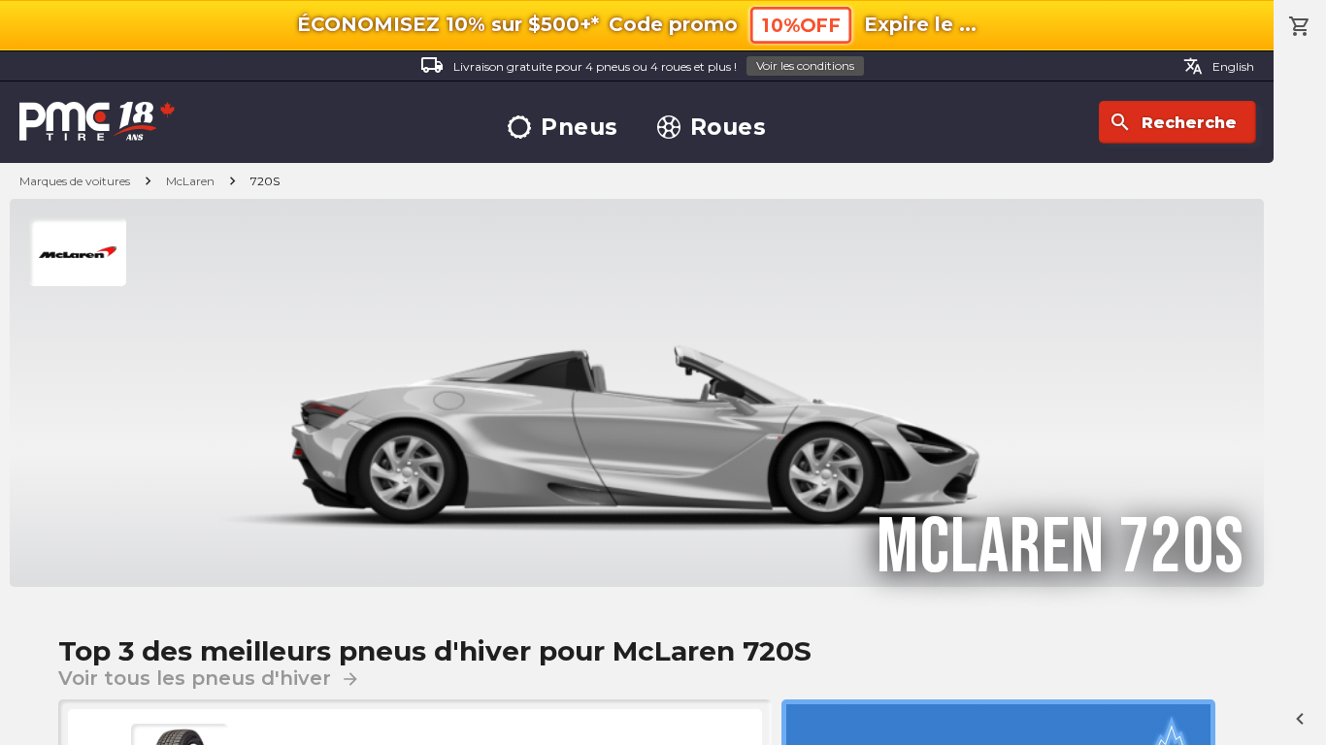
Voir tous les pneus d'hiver (209, 678)
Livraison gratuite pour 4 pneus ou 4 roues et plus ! (637, 65)
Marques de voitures (74, 181)
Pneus (579, 127)
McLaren (190, 181)
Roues (728, 127)
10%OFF (801, 26)
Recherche (1173, 122)
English (1218, 66)
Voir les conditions (805, 65)
